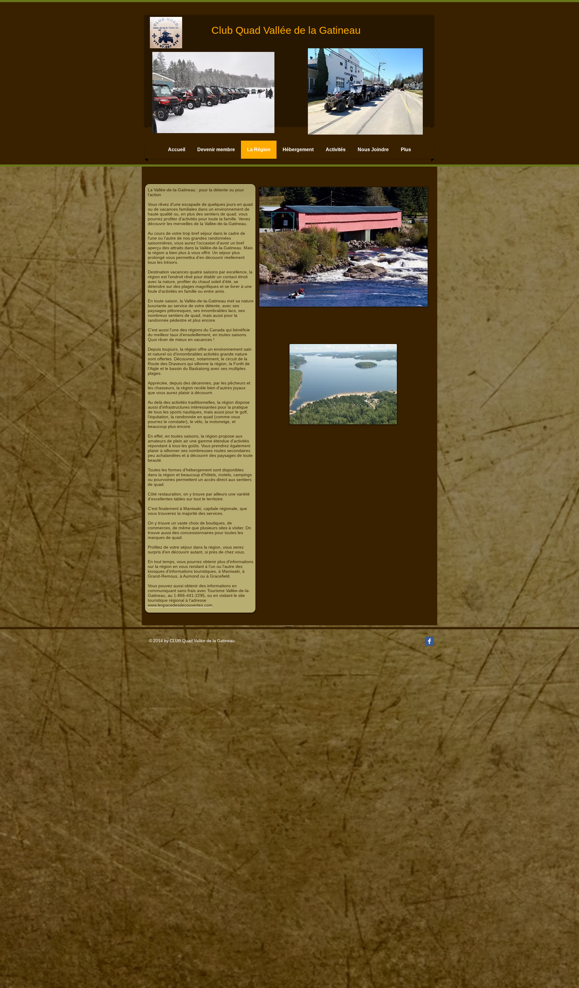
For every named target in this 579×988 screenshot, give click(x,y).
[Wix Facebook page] (429, 641)
